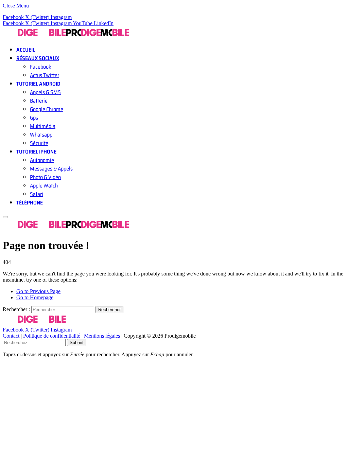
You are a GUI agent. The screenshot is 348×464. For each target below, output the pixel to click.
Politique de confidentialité (51, 336)
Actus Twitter (44, 75)
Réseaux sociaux (37, 58)
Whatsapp (41, 134)
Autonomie (42, 160)
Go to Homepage (34, 297)
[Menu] (5, 217)
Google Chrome (46, 109)
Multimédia (42, 126)
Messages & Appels (51, 168)
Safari (36, 194)
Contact (11, 336)
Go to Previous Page (38, 291)
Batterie (39, 100)
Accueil (25, 50)
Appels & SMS (45, 92)
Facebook (40, 67)
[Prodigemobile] (66, 37)
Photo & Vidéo (45, 177)
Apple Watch (44, 185)
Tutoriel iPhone (36, 151)
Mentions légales (102, 336)
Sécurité (39, 143)
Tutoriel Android (38, 83)
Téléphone (29, 202)
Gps (34, 117)
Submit (77, 342)
